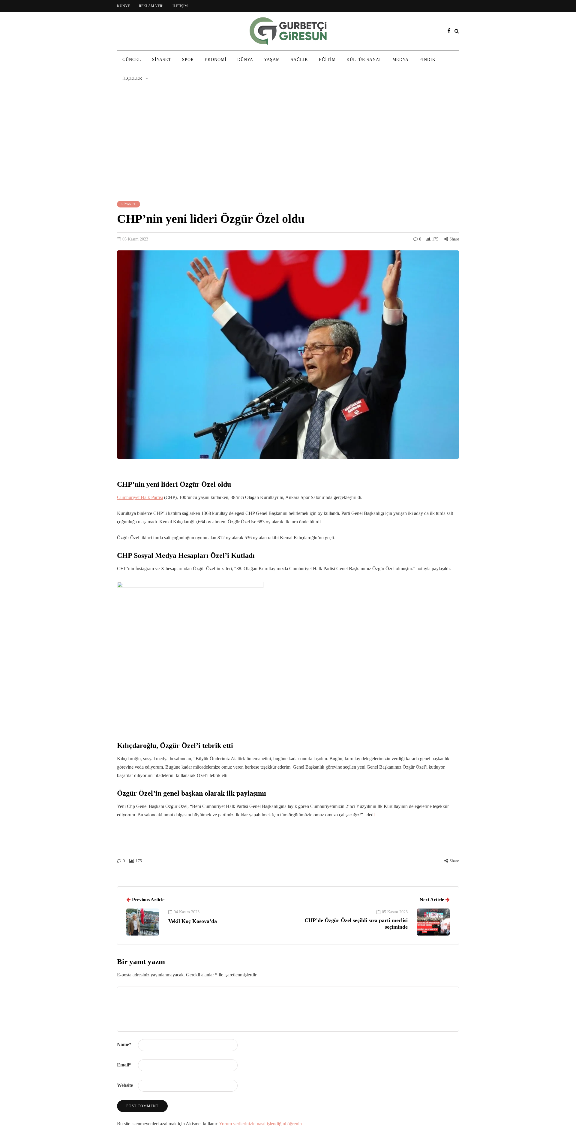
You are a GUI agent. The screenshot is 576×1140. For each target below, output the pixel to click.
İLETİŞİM (180, 6)
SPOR (188, 59)
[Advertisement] (288, 145)
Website (125, 1085)
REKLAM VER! (151, 6)
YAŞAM (272, 59)
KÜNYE (123, 6)
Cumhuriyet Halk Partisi (140, 497)
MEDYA (400, 59)
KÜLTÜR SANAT (364, 59)
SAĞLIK (299, 59)
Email (124, 1064)
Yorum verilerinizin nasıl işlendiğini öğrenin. (261, 1123)
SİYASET (161, 59)
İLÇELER (132, 78)
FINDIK (427, 59)
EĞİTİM (327, 59)
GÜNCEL (131, 59)
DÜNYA (245, 59)
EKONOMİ (215, 59)
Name (124, 1044)
